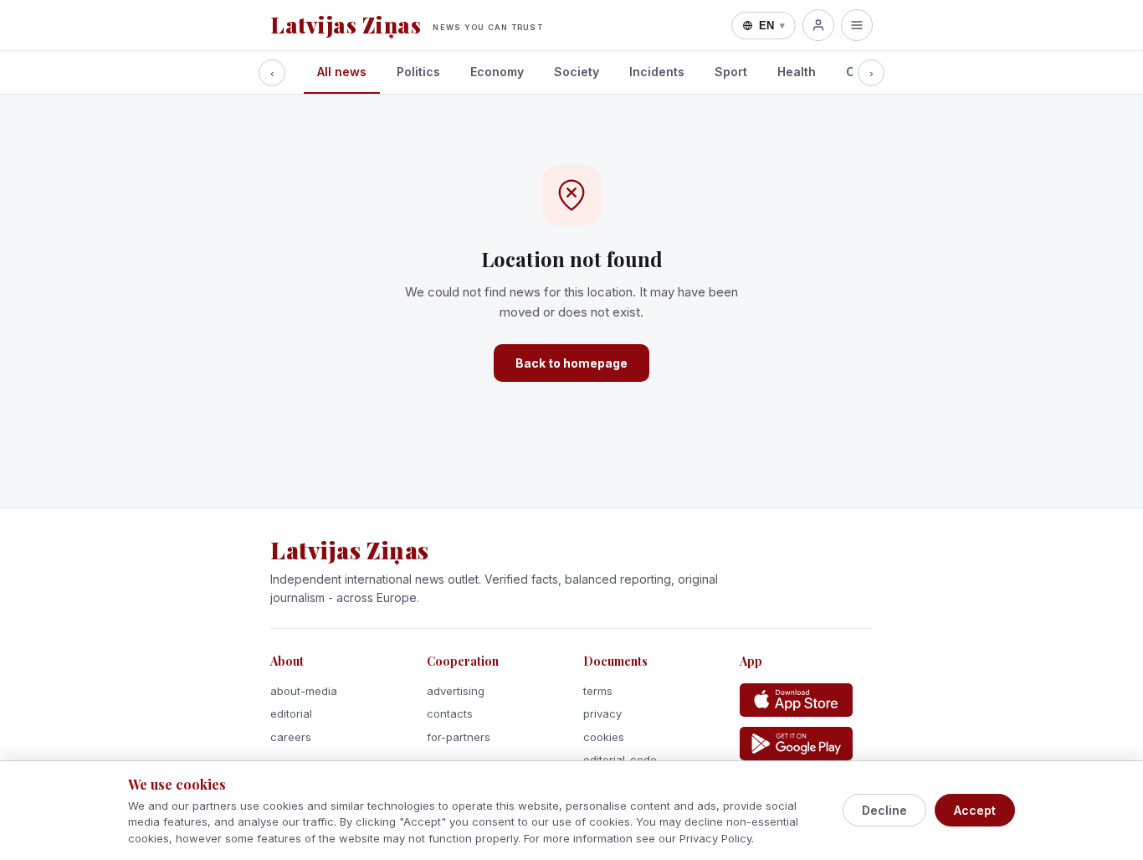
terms (598, 691)
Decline (884, 810)
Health (796, 71)
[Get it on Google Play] (796, 744)
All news (341, 71)
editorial (291, 713)
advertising (455, 691)
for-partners (458, 737)
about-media (303, 691)
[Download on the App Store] (796, 700)
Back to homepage (571, 363)
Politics (418, 71)
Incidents (656, 71)
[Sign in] (818, 25)
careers (290, 737)
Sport (731, 71)
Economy (497, 71)
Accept (975, 810)
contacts (450, 713)
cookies (603, 737)
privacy (602, 713)
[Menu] (857, 25)
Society (576, 71)
